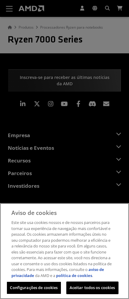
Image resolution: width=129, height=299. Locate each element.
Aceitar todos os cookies (92, 287)
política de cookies (74, 275)
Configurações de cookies (34, 287)
